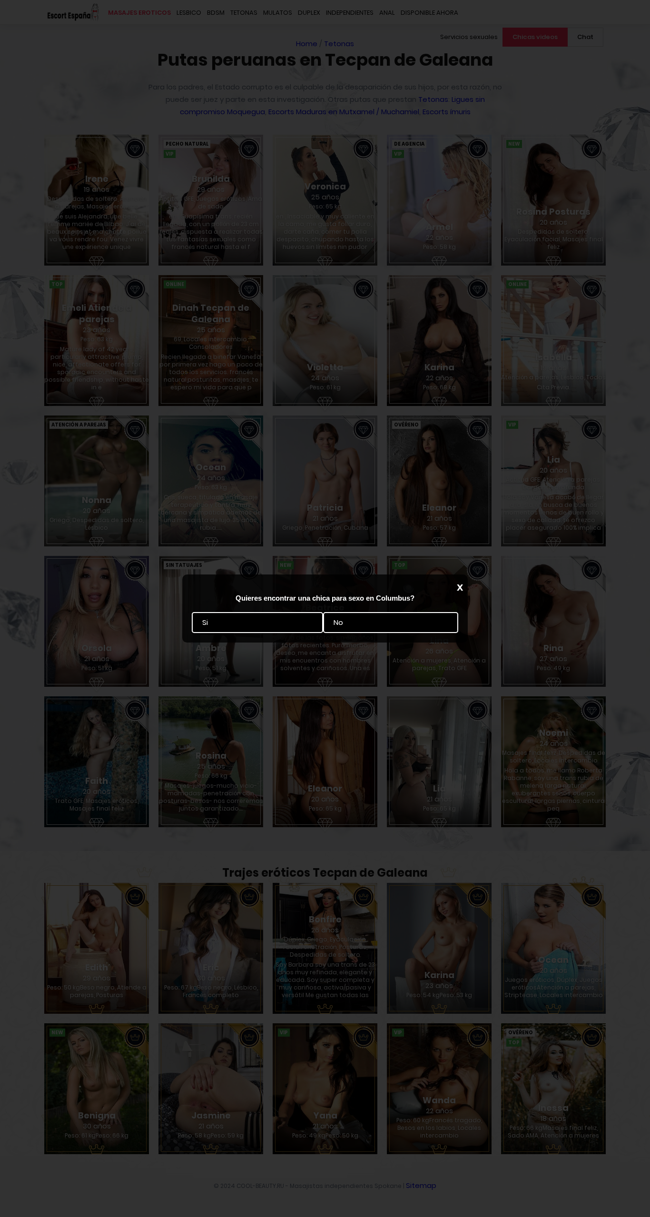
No (338, 623)
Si (205, 623)
